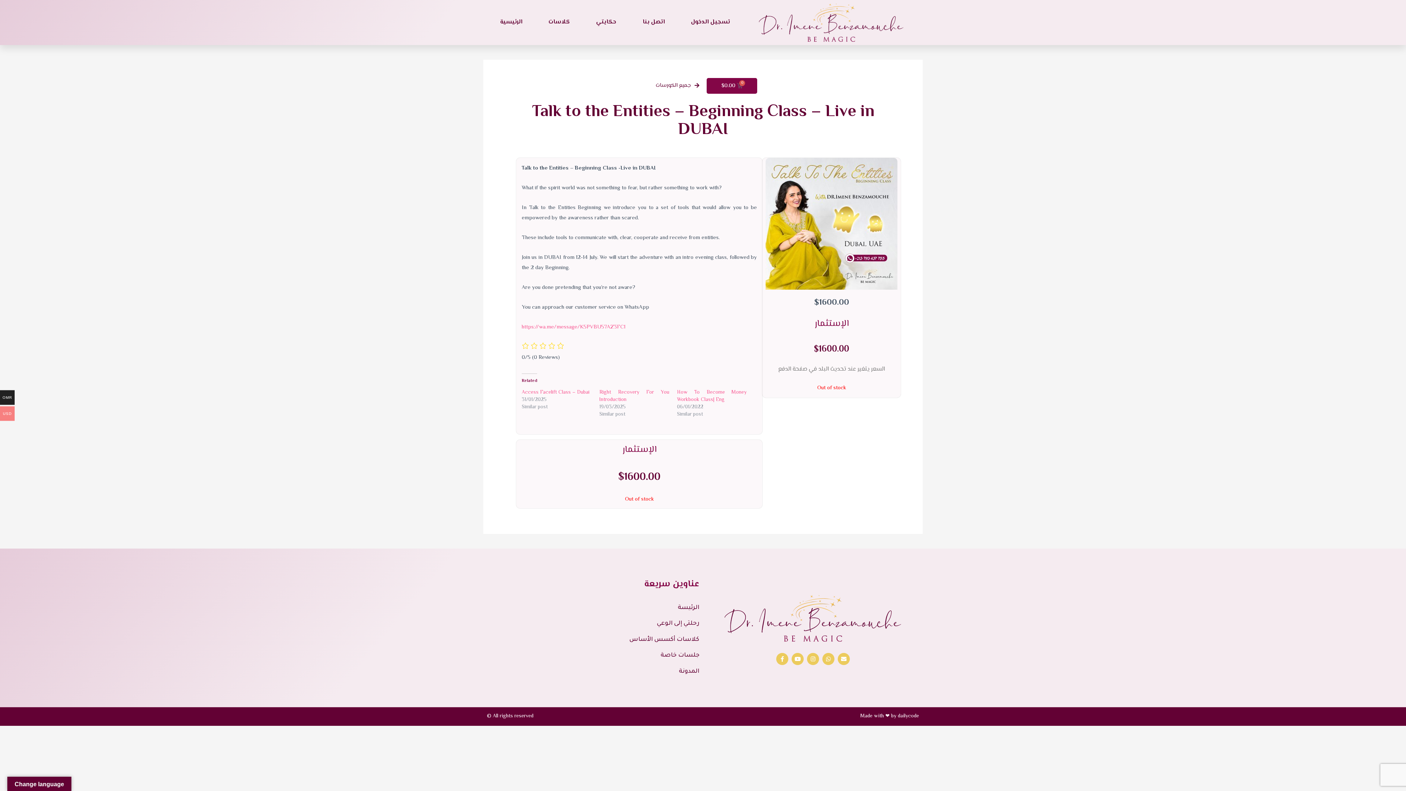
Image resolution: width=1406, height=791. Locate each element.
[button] (677, 86)
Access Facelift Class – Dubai (555, 393)
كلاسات (559, 22)
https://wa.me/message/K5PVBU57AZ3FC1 (573, 327)
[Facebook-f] (782, 659)
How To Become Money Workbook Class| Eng (712, 396)
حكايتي (606, 22)
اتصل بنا (654, 22)
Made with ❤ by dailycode (889, 716)
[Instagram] (813, 659)
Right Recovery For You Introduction (634, 396)
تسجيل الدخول (710, 22)
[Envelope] (844, 659)
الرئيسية (511, 22)
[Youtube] (798, 659)
